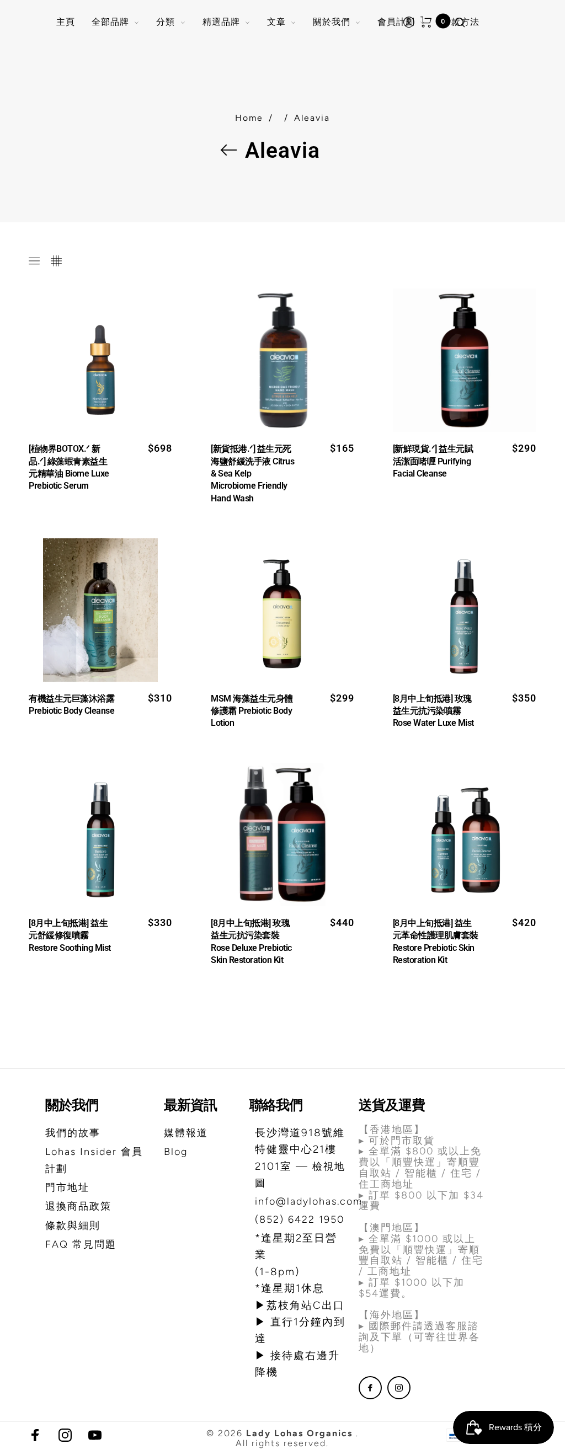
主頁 (65, 22)
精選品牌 (221, 22)
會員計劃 (396, 22)
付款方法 (460, 22)
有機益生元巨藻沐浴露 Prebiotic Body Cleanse (71, 704)
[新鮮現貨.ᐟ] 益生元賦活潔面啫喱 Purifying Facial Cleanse (433, 461)
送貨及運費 (392, 1105)
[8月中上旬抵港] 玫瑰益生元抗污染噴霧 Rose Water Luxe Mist (433, 711)
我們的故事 (72, 1133)
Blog (176, 1152)
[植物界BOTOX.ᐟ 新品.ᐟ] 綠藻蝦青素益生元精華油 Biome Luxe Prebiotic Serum (69, 467)
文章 (276, 22)
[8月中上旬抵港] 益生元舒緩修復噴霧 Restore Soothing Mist (70, 935)
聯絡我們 (275, 1105)
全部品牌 (110, 22)
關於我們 (331, 22)
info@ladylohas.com (309, 1201)
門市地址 (67, 1187)
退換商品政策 (78, 1206)
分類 (165, 22)
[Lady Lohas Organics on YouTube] (95, 1435)
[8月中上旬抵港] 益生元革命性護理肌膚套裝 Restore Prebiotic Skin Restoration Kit (435, 941)
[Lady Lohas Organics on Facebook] (370, 1387)
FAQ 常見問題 (80, 1244)
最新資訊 (190, 1105)
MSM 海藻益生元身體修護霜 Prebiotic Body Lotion (252, 711)
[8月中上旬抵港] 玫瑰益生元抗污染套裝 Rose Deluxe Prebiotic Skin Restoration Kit (251, 941)
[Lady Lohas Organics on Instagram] (399, 1387)
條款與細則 (72, 1225)
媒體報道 (186, 1133)
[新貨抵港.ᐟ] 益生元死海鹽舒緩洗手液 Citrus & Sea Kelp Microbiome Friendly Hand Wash (252, 473)
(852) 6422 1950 (299, 1219)
